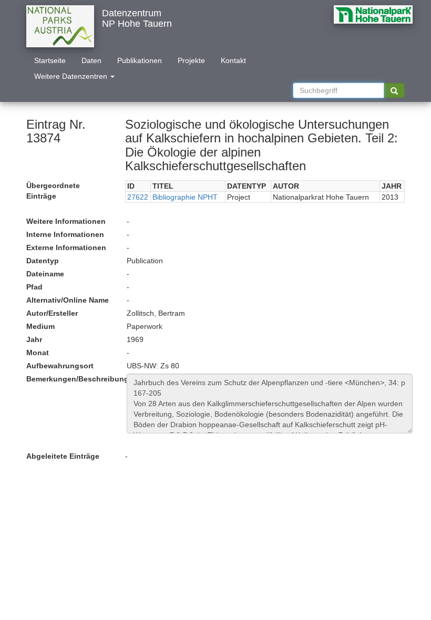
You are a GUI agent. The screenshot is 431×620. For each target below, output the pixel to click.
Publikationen (139, 60)
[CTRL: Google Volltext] (394, 90)
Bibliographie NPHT (185, 197)
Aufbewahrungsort (60, 365)
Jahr (34, 339)
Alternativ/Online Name (67, 300)
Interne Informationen (65, 234)
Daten (91, 60)
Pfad (34, 287)
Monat (37, 352)
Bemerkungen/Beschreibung (72, 379)
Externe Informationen (66, 247)
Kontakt (233, 60)
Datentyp (42, 260)
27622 (137, 197)
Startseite (50, 60)
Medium (40, 326)
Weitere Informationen (66, 221)
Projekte (191, 60)
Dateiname (45, 274)
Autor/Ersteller (52, 313)
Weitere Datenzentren (71, 76)
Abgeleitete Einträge (62, 456)
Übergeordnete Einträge (53, 190)
